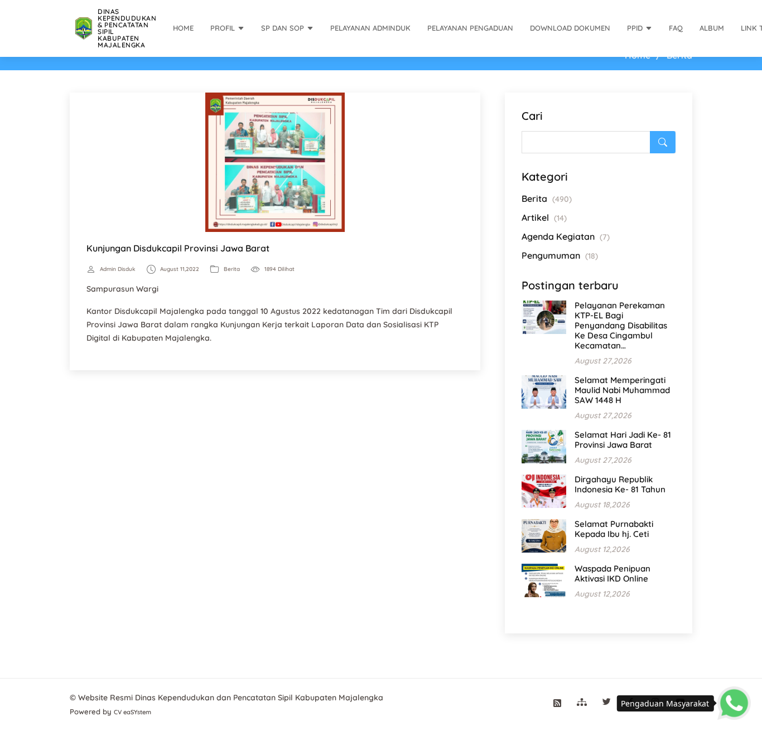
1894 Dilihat (279, 269)
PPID (635, 27)
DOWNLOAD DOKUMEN (570, 27)
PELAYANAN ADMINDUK (370, 27)
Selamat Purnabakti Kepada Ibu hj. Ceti (614, 529)
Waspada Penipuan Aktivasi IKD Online (612, 573)
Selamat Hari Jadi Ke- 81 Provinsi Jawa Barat (623, 439)
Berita (232, 269)
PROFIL (222, 27)
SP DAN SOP (282, 27)
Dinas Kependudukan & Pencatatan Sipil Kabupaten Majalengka (127, 28)
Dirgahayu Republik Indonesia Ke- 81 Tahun (620, 484)
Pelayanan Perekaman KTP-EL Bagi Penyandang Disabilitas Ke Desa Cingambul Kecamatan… (621, 325)
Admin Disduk (118, 269)
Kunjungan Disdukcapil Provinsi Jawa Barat (177, 248)
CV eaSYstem (132, 712)
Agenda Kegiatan (566, 236)
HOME (183, 27)
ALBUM (712, 27)
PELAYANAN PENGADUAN (470, 27)
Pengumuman (560, 255)
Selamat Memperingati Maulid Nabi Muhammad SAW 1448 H (622, 390)
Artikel (544, 217)
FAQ (676, 27)
